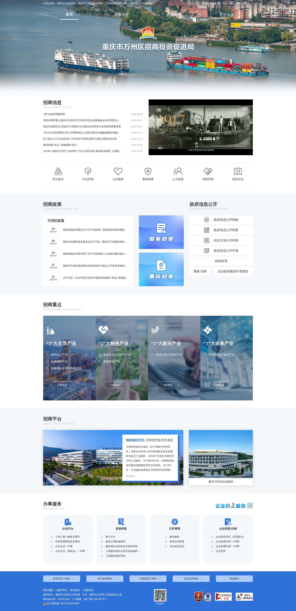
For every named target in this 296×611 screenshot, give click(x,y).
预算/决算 (200, 271)
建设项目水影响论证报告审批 (122, 546)
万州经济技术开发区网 (116, 3)
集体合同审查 (177, 541)
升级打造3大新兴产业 (169, 354)
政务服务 (174, 14)
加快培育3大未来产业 (221, 354)
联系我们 (75, 590)
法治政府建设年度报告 (233, 271)
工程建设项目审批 (115, 556)
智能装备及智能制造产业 (66, 368)
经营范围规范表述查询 (67, 541)
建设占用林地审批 (115, 541)
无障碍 (205, 3)
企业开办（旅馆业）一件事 (70, 551)
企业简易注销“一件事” (228, 541)
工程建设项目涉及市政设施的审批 (124, 551)
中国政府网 (48, 3)
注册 (231, 3)
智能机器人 (215, 3)
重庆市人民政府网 (66, 3)
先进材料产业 (59, 361)
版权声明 (62, 590)
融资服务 (174, 536)
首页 (69, 14)
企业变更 (221, 551)
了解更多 (62, 385)
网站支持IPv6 (242, 3)
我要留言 (89, 590)
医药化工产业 (59, 354)
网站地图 (48, 590)
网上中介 (110, 536)
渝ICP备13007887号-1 (95, 599)
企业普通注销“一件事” (228, 546)
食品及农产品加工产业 (117, 354)
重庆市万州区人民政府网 (90, 3)
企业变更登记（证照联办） (230, 536)
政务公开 (121, 14)
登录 (225, 3)
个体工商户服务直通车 (67, 536)
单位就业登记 (177, 546)
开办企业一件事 (64, 546)
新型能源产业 (111, 361)
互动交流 (226, 14)
